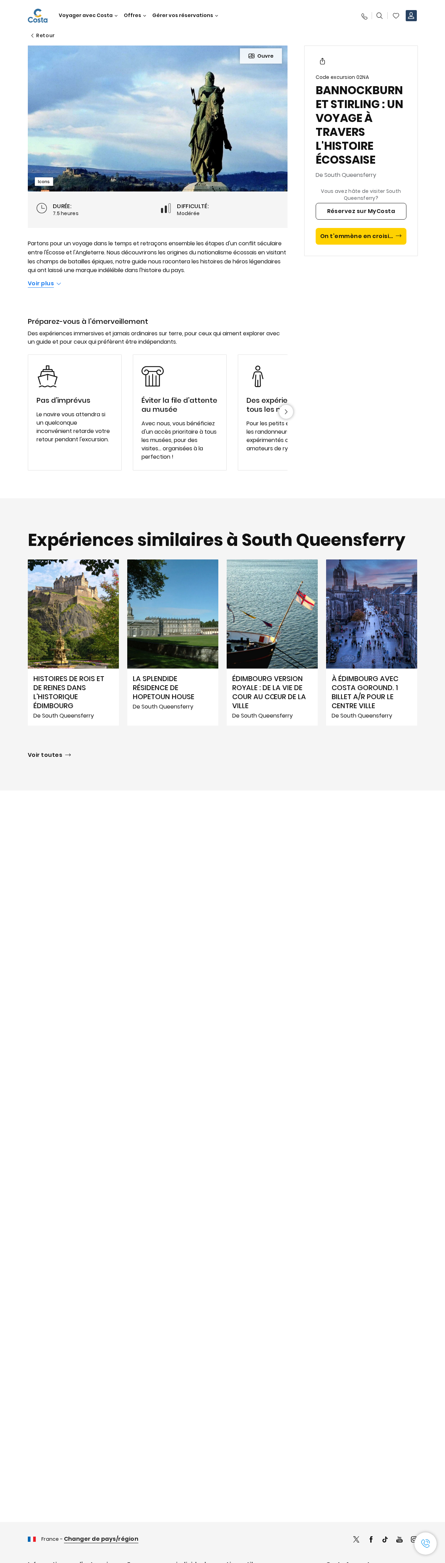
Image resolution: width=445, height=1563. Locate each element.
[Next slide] (286, 412)
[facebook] (371, 1540)
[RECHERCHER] (379, 15)
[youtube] (399, 1540)
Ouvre (265, 55)
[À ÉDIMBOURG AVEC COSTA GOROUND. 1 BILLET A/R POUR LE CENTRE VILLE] (371, 642)
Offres (132, 15)
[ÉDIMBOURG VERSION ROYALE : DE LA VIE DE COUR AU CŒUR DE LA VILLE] (272, 642)
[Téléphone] (364, 15)
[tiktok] (385, 1540)
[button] (396, 15)
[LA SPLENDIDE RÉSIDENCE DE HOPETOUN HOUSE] (172, 642)
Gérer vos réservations (182, 15)
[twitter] (356, 1540)
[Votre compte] (411, 16)
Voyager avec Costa (86, 15)
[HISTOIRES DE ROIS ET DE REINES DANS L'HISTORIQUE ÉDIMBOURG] (73, 642)
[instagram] (414, 1540)
